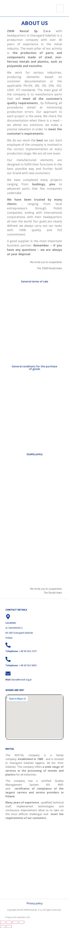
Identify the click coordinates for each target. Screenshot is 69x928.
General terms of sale (34, 281)
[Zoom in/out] (2, 922)
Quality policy (35, 454)
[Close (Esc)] (21, 922)
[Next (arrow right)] (9, 926)
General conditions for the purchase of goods (34, 368)
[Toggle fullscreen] (9, 922)
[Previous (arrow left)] (2, 926)
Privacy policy (34, 903)
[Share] (15, 922)
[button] (14, 320)
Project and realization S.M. (17, 917)
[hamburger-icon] (60, 8)
